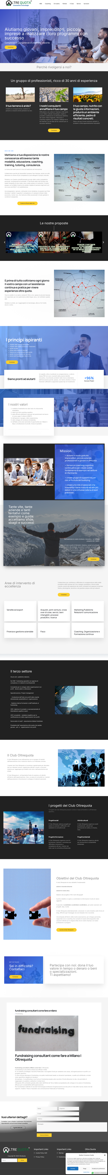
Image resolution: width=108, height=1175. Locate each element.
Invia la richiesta (44, 1135)
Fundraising (19, 1014)
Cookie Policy (86, 1172)
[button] (105, 1155)
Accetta (73, 1168)
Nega (84, 1168)
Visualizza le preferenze (98, 1168)
